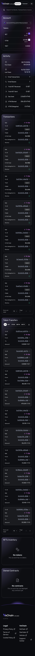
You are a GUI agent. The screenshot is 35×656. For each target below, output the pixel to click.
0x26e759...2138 (23, 437)
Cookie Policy (8, 638)
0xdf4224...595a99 (22, 152)
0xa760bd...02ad (23, 380)
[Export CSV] (29, 324)
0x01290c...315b (23, 338)
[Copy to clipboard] (30, 23)
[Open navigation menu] (31, 4)
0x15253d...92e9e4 (22, 430)
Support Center (22, 639)
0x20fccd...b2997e (22, 331)
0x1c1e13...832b (23, 133)
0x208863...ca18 (22, 357)
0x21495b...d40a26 (22, 206)
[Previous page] (26, 311)
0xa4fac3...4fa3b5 (22, 286)
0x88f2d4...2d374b (22, 126)
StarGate (22, 632)
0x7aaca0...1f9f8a (22, 259)
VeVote (22, 635)
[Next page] (30, 311)
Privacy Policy (8, 629)
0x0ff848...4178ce (22, 509)
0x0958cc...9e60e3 (22, 233)
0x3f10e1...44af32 (22, 179)
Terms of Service (6, 633)
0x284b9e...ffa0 (23, 400)
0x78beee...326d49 (22, 470)
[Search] (4, 10)
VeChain (22, 629)
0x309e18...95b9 (23, 420)
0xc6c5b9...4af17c (22, 351)
